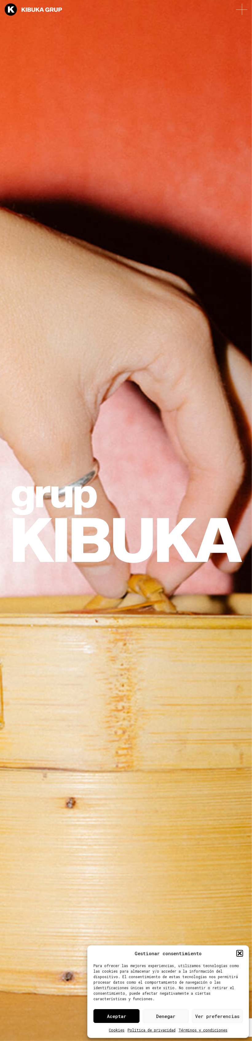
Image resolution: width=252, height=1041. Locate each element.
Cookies (116, 1030)
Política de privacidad (151, 1030)
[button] (240, 953)
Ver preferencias (217, 1016)
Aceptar (116, 1016)
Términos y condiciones (203, 1030)
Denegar (165, 1016)
